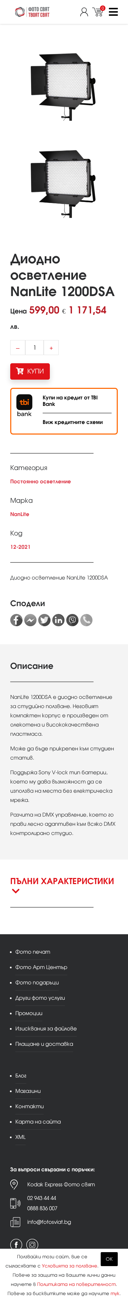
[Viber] (72, 620)
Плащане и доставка (44, 1044)
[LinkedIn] (58, 620)
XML (20, 1137)
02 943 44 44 (41, 1198)
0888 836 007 (42, 1208)
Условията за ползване (69, 1266)
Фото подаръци (37, 982)
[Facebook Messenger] (30, 620)
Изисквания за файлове (46, 1028)
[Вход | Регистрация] (86, 12)
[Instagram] (32, 1245)
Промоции (28, 1013)
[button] (64, 892)
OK (109, 1259)
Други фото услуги (40, 998)
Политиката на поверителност (76, 1284)
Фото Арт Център (41, 967)
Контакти (29, 1106)
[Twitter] (44, 620)
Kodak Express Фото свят (61, 1184)
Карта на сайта (38, 1122)
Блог (20, 1076)
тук (115, 1293)
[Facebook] (16, 620)
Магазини (28, 1091)
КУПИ (35, 371)
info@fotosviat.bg (49, 1222)
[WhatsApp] (86, 620)
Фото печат (32, 952)
